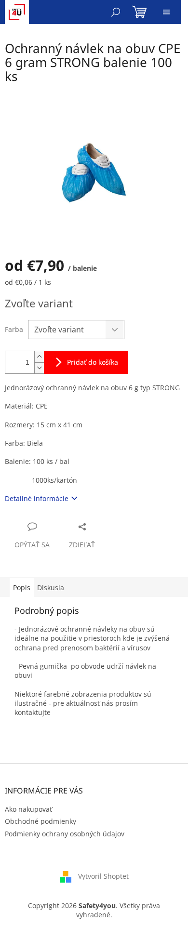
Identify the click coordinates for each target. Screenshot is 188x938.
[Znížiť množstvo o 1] (39, 367)
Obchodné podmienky (40, 821)
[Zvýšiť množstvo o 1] (39, 356)
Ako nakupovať (28, 809)
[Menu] (166, 12)
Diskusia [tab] (50, 587)
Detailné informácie (36, 498)
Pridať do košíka (92, 362)
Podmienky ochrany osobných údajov (64, 833)
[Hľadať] (115, 12)
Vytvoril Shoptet (103, 876)
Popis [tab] (21, 587)
